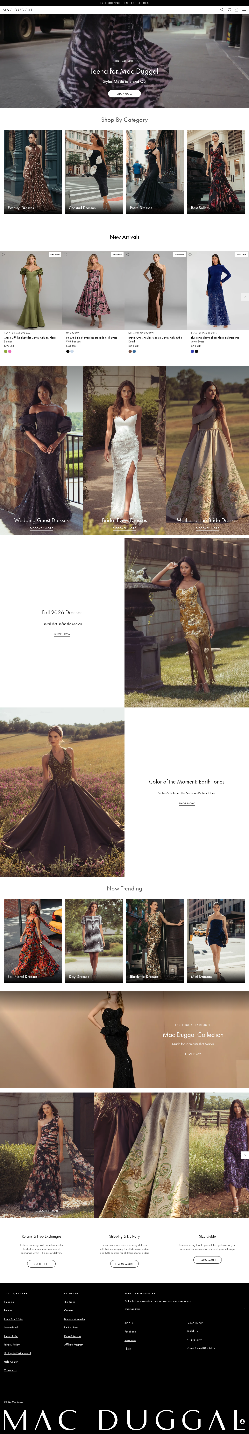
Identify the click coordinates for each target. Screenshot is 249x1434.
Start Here (41, 1264)
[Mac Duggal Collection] (124, 1039)
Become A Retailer (74, 1319)
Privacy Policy (12, 1344)
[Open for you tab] (242, 1421)
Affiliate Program (73, 1344)
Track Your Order (13, 1319)
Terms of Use (11, 1336)
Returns (8, 1310)
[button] (236, 9)
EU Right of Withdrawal (17, 1353)
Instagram (130, 1340)
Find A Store (71, 1327)
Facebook (130, 1331)
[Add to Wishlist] (3, 255)
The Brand (69, 1302)
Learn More (124, 1264)
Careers (68, 1310)
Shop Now (62, 634)
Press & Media (72, 1336)
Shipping (9, 1302)
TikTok (127, 1349)
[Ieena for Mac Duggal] (124, 61)
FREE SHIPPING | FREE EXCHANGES (124, 3)
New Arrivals (124, 237)
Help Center (11, 1362)
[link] (5, 351)
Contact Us (10, 1370)
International (11, 1327)
